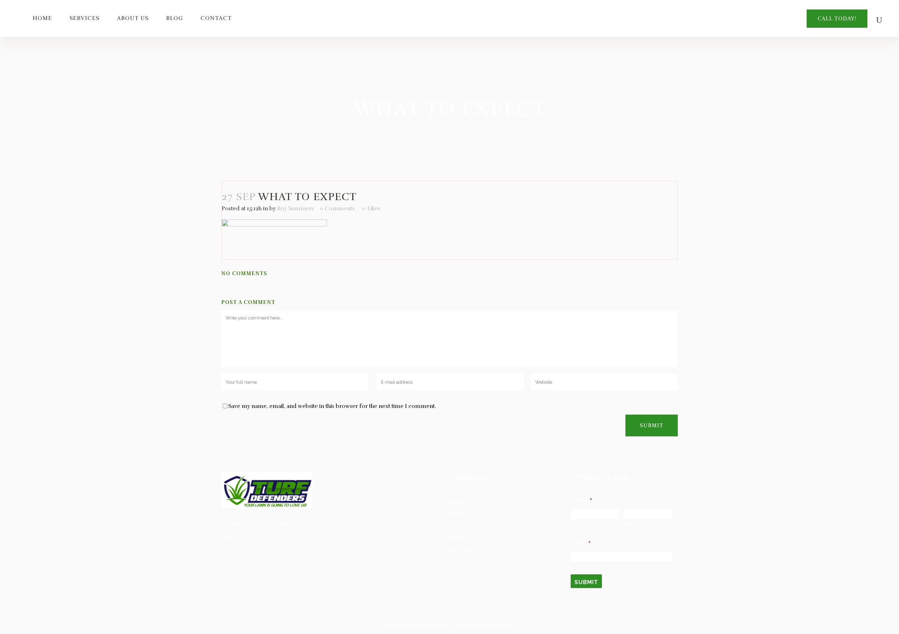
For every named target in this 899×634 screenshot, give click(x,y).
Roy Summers (295, 208)
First (576, 524)
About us (464, 525)
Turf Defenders (434, 625)
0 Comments (337, 208)
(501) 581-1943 (242, 549)
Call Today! (837, 18)
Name (581, 500)
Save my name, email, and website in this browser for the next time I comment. (332, 406)
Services (464, 513)
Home (459, 501)
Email (581, 543)
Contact (464, 549)
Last (629, 524)
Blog (458, 537)
